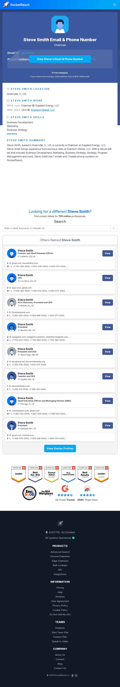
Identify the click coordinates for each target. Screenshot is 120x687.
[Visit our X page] (76, 675)
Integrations (60, 574)
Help (60, 592)
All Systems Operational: (58, 537)
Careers (60, 659)
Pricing (60, 587)
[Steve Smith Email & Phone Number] (60, 24)
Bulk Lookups (60, 565)
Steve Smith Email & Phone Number (60, 39)
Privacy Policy (60, 605)
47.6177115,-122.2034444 (61, 532)
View (107, 253)
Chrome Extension (60, 556)
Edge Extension (60, 560)
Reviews (60, 596)
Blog (60, 663)
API (60, 569)
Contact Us (60, 668)
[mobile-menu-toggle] (115, 4)
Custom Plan (60, 636)
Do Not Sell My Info (60, 614)
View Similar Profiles (60, 448)
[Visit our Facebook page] (72, 675)
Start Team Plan (60, 632)
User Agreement (60, 601)
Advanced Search (60, 551)
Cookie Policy (60, 610)
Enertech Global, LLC (43, 109)
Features (60, 627)
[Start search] (114, 228)
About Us (60, 654)
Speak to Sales (60, 641)
